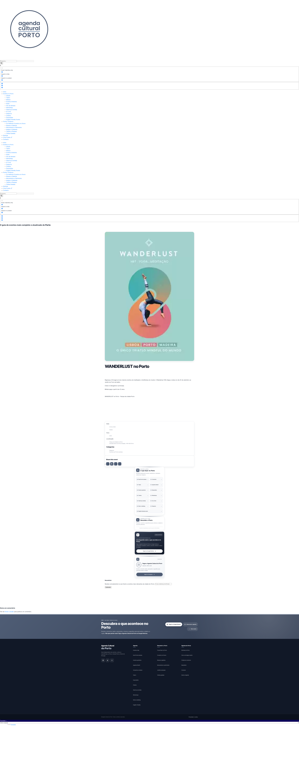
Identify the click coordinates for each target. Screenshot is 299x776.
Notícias (5, 135)
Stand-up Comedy (11, 109)
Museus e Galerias (11, 125)
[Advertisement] (149, 373)
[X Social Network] (111, 463)
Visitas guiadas (160, 675)
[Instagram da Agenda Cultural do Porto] (103, 660)
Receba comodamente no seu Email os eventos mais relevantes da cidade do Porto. (130, 584)
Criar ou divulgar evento (186, 655)
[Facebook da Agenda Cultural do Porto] (107, 660)
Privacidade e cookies (193, 717)
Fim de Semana (10, 105)
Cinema (8, 115)
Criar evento (193, 628)
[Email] (119, 463)
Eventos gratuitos (137, 660)
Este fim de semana (137, 655)
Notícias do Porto (185, 650)
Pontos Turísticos (8, 121)
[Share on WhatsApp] (115, 463)
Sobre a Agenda (185, 675)
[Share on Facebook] (107, 463)
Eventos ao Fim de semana (116, 452)
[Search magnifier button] (1, 63)
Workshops (9, 107)
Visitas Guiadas (10, 133)
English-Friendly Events (13, 119)
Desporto (9, 113)
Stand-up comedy (137, 690)
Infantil (8, 95)
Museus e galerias (161, 660)
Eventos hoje (136, 650)
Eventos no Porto (8, 93)
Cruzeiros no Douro (161, 655)
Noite (7, 103)
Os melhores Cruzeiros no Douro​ (16, 123)
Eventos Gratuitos (11, 101)
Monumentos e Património (14, 127)
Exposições (9, 117)
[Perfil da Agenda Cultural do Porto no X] (112, 660)
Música (8, 99)
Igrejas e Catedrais (11, 129)
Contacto (6, 139)
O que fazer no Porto (162, 650)
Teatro (8, 97)
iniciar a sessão (9, 611)
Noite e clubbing (137, 699)
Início (4, 91)
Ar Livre (8, 111)
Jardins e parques (161, 670)
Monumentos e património (163, 665)
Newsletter (183, 665)
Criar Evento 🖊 (7, 137)
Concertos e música (137, 670)
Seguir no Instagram (148, 574)
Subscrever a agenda (191, 624)
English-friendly (136, 704)
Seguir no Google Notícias (148, 550)
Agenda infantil (136, 665)
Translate (13, 724)
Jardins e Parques (11, 131)
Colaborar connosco (186, 660)
